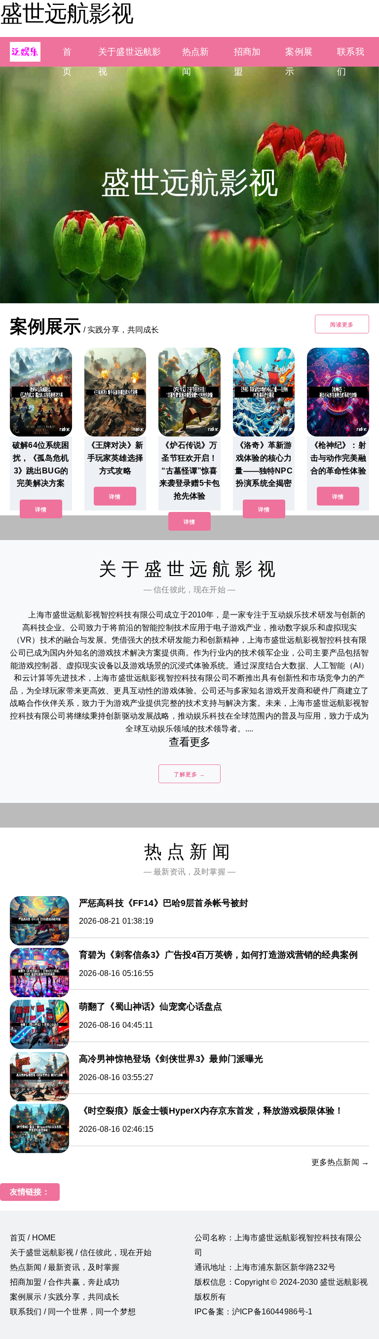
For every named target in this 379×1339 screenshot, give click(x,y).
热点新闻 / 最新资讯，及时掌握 (65, 1267)
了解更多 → (189, 774)
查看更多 (190, 742)
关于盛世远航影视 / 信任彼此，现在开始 (81, 1252)
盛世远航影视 (66, 13)
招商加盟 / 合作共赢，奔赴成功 (65, 1282)
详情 (41, 509)
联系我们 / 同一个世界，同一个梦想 (73, 1311)
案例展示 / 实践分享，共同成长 (65, 1297)
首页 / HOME (33, 1237)
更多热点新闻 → (340, 1162)
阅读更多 (342, 324)
